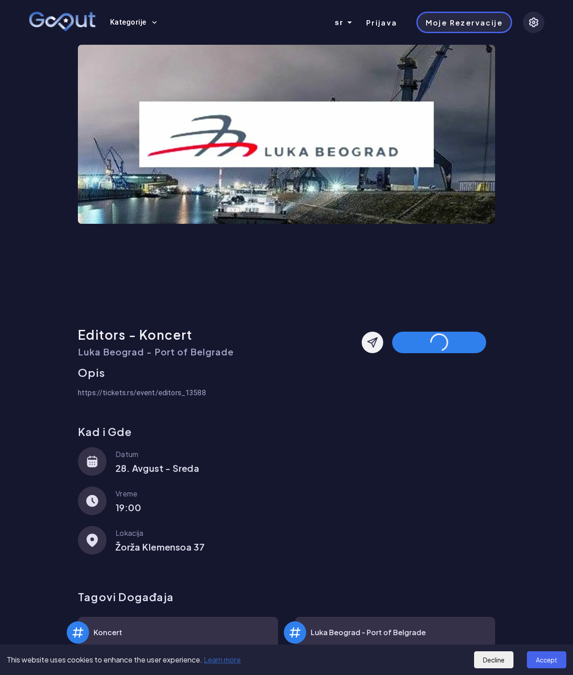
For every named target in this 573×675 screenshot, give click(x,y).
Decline (494, 660)
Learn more (222, 659)
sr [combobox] (339, 22)
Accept (546, 660)
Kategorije (128, 22)
